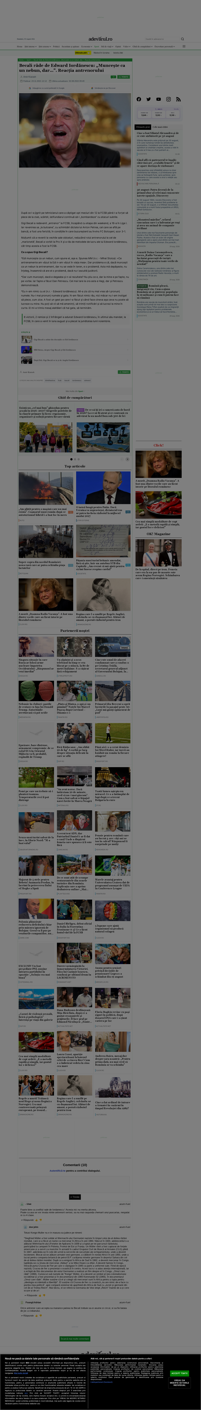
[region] (100, 1382)
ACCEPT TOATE (180, 1373)
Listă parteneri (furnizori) (101, 1382)
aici (26, 1393)
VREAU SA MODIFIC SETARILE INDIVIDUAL (179, 1382)
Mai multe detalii (21, 1373)
